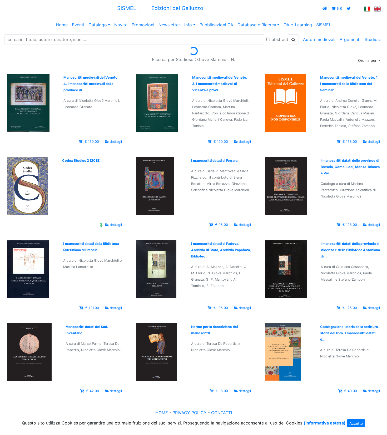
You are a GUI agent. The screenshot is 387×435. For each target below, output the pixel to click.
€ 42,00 (92, 391)
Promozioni (143, 24)
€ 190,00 (220, 142)
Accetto (356, 423)
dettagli (116, 142)
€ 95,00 (221, 225)
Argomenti (350, 39)
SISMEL (323, 24)
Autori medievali (319, 39)
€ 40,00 (350, 391)
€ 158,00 (349, 142)
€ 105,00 (220, 308)
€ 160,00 (91, 142)
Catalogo (97, 24)
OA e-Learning (298, 24)
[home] (324, 8)
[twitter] (349, 8)
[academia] (357, 8)
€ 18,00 (222, 391)
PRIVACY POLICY (189, 412)
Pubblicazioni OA (216, 24)
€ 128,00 (349, 225)
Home (62, 24)
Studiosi (373, 39)
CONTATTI (221, 412)
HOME (161, 412)
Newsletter (169, 24)
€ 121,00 (92, 308)
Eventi (78, 24)
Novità (120, 24)
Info (188, 24)
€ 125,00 (349, 308)
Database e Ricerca (256, 24)
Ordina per (368, 60)
